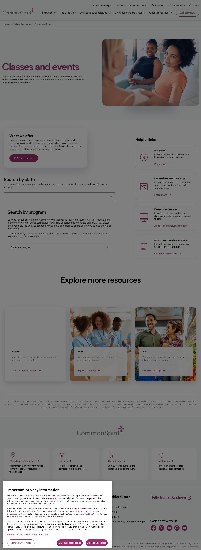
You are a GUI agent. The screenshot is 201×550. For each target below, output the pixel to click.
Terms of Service (40, 534)
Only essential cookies (70, 543)
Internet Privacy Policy (18, 534)
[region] (57, 514)
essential (53, 498)
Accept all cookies (96, 543)
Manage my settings (21, 543)
